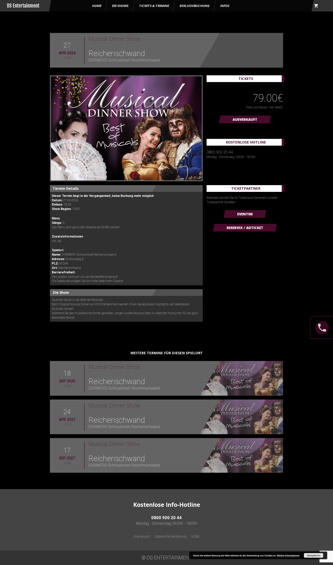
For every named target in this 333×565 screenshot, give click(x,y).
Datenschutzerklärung (171, 536)
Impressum (142, 536)
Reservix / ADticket (245, 227)
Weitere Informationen (288, 555)
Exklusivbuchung (194, 6)
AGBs (195, 536)
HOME (97, 6)
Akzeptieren (313, 555)
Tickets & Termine (154, 6)
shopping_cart (316, 5)
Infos (225, 6)
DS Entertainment (23, 6)
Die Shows (120, 6)
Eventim (245, 214)
